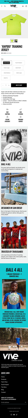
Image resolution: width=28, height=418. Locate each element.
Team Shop (4, 382)
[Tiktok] (17, 415)
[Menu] (1, 6)
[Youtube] (14, 415)
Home (3, 376)
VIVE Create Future (15, 408)
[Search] (5, 6)
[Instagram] (11, 415)
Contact (3, 392)
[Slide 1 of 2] (12, 40)
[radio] (6, 63)
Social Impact (5, 384)
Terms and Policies (14, 411)
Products (3, 379)
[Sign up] (25, 402)
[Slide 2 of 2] (16, 40)
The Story (4, 387)
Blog (2, 389)
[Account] (23, 6)
